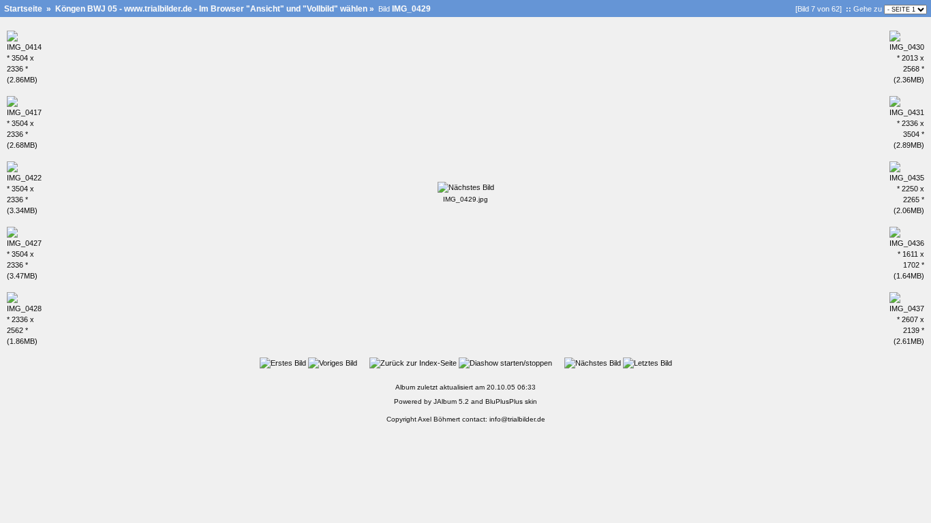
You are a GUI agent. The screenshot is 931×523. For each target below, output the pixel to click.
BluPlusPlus (504, 401)
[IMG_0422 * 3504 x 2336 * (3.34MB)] (24, 210)
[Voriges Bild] (332, 363)
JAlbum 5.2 (451, 401)
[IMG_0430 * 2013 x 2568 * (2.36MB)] (906, 80)
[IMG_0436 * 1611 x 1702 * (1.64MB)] (906, 276)
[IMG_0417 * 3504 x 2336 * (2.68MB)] (24, 145)
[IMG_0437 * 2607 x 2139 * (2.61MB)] (906, 341)
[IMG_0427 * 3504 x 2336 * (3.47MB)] (24, 276)
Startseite (23, 9)
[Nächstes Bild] (466, 187)
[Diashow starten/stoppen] (505, 363)
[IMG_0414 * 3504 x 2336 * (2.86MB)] (24, 80)
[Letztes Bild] (647, 363)
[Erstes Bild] (283, 363)
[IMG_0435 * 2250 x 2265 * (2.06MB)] (906, 210)
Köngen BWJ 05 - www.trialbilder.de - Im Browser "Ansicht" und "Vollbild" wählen (211, 9)
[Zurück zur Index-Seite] (413, 363)
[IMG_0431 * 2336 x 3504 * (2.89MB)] (906, 145)
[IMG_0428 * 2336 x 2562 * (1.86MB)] (24, 341)
